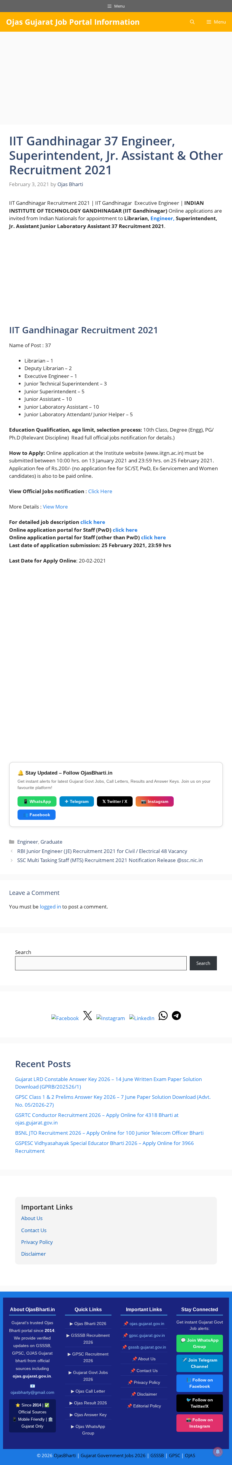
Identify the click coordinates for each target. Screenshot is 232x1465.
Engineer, (162, 218)
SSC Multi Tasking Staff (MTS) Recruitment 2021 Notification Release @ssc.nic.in (110, 860)
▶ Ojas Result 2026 (88, 1402)
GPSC (174, 1455)
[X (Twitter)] (88, 1018)
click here (92, 521)
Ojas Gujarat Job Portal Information (73, 22)
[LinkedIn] (142, 1018)
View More (55, 506)
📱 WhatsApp (37, 801)
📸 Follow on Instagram (199, 1423)
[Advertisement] (116, 80)
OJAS (190, 1455)
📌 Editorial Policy (144, 1405)
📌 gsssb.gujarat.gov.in (144, 1347)
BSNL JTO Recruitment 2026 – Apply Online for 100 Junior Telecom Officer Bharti (109, 1132)
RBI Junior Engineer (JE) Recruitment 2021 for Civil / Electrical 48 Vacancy (102, 851)
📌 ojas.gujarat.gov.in (143, 1323)
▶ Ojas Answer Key (88, 1414)
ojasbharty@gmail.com (32, 1392)
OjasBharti (65, 1455)
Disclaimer (33, 1253)
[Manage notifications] (218, 1452)
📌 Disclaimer (144, 1394)
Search (23, 952)
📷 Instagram (154, 801)
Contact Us (34, 1230)
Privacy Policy (37, 1241)
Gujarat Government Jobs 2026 (113, 1455)
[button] (192, 22)
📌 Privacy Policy (143, 1382)
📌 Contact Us (144, 1370)
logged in (50, 906)
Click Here (100, 491)
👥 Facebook (36, 814)
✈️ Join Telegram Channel (199, 1363)
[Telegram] (176, 1018)
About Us (32, 1218)
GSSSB (157, 1455)
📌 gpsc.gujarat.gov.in (144, 1335)
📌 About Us (144, 1358)
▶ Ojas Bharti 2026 (88, 1323)
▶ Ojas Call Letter (88, 1391)
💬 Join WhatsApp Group (200, 1343)
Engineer (27, 841)
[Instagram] (111, 1018)
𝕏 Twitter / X (114, 801)
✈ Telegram (77, 801)
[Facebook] (66, 1018)
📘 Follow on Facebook (199, 1383)
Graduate (51, 841)
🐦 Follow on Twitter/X (199, 1403)
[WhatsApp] (163, 1018)
